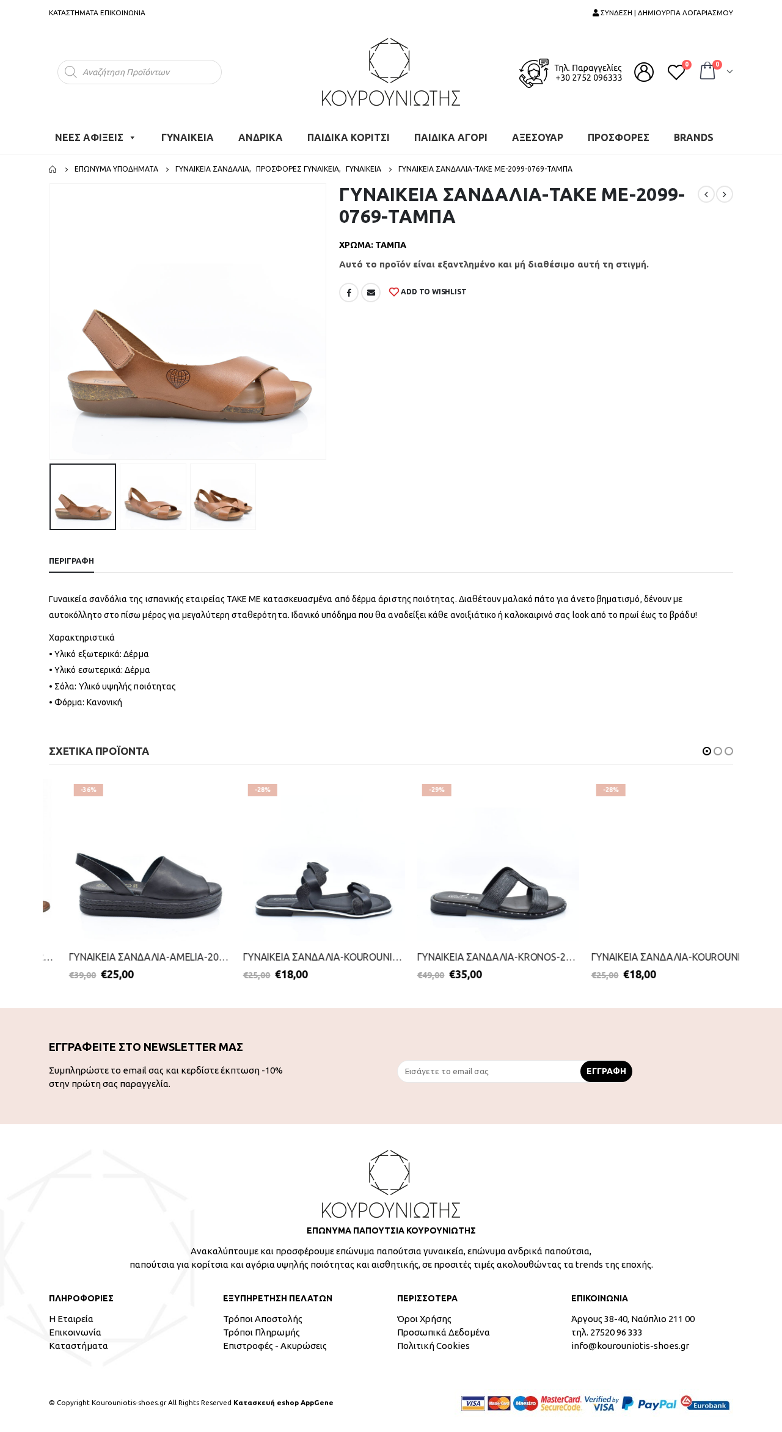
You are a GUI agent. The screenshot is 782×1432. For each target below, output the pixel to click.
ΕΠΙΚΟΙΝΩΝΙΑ (122, 12)
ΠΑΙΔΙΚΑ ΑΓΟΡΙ (451, 137)
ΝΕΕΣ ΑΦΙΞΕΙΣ (89, 137)
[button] (706, 751)
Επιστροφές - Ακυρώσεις (275, 1345)
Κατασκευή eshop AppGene (283, 1402)
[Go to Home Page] (53, 169)
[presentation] (52, 322)
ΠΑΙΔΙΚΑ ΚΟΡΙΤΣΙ (348, 137)
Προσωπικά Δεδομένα (443, 1332)
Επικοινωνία (75, 1332)
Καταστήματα (78, 1345)
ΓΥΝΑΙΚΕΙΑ (187, 137)
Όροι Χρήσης (424, 1319)
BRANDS (694, 137)
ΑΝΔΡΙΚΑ (260, 137)
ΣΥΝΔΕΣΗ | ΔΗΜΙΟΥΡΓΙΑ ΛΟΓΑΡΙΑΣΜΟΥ (666, 12)
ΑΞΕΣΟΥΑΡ (537, 137)
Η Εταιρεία (71, 1319)
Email (371, 292)
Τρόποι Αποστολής (262, 1319)
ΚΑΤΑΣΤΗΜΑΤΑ (73, 12)
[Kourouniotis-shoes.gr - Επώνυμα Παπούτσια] (391, 72)
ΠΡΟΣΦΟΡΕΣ (618, 137)
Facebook (349, 292)
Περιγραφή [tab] (71, 560)
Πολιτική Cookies (433, 1345)
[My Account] (644, 72)
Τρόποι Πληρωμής (261, 1332)
